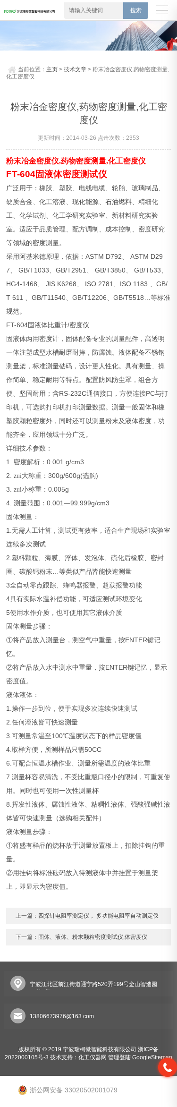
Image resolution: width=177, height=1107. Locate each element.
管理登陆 (119, 1057)
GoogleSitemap (152, 1057)
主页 (52, 69)
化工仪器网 (92, 1057)
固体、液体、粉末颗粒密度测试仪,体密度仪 (92, 937)
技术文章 (75, 69)
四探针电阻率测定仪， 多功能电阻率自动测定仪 (98, 915)
